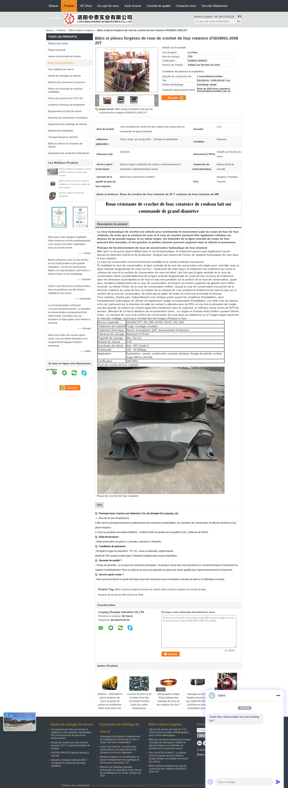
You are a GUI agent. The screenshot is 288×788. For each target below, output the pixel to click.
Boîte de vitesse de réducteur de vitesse (65, 145)
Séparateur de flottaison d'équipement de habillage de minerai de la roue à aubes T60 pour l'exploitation (120, 739)
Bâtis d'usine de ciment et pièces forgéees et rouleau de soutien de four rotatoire (74, 184)
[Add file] (210, 781)
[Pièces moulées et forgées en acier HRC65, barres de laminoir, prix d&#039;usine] (52, 171)
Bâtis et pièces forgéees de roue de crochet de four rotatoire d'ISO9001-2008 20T (168, 768)
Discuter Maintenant (214, 5)
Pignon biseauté (57, 50)
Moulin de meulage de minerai (64, 75)
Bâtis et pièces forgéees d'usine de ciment (137, 589)
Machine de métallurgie (60, 130)
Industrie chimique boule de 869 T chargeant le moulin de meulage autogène (69, 763)
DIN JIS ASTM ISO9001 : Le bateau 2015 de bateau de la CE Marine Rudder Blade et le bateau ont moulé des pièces (168, 757)
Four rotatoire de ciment (60, 69)
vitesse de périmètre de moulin (64, 56)
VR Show (86, 5)
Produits (69, 5)
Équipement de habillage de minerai (67, 124)
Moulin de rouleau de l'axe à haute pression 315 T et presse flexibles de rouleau (70, 745)
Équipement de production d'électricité (68, 153)
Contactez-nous (186, 5)
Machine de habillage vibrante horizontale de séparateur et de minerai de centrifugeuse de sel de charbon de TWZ (121, 771)
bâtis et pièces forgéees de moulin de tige (183, 589)
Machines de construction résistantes (68, 117)
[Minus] (278, 695)
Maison (53, 5)
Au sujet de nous (108, 5)
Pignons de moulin (58, 43)
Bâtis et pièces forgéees (81, 30)
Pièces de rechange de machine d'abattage (65, 90)
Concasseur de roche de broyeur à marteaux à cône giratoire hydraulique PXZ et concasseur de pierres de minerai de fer (71, 734)
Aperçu (50, 30)
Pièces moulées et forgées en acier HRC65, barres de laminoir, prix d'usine (75, 172)
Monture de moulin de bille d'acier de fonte (120, 594)
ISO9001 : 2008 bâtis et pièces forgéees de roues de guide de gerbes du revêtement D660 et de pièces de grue (109, 703)
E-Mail (201, 749)
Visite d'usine (132, 5)
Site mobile (205, 754)
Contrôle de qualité (158, 5)
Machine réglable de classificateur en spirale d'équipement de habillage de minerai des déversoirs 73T (120, 759)
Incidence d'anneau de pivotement (66, 104)
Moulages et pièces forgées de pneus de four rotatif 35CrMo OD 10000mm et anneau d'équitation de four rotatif (198, 703)
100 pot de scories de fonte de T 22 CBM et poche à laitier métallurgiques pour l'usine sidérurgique (169, 732)
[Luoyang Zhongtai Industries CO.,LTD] (98, 18)
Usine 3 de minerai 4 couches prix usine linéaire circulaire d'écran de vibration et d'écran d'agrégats (118, 749)
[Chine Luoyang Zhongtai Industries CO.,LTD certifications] (59, 217)
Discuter (173, 97)
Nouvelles (55, 17)
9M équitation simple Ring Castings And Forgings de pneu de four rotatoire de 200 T (168, 699)
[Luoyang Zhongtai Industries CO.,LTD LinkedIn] (199, 743)
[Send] (278, 781)
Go (239, 21)
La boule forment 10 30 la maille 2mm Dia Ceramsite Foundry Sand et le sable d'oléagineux (139, 701)
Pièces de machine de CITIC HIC (65, 98)
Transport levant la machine (63, 137)
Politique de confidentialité (76, 785)
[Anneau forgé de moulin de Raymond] (52, 195)
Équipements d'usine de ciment (65, 111)
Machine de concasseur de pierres (66, 82)
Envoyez (205, 735)
